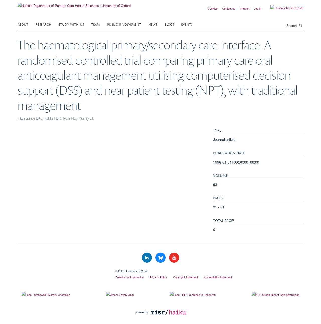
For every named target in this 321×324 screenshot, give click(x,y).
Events (187, 24)
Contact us (228, 8)
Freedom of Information (129, 277)
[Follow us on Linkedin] (147, 257)
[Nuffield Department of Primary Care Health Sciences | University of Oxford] (74, 3)
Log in (257, 8)
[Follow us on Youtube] (174, 257)
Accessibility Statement (218, 277)
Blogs (169, 24)
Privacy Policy (158, 277)
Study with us (71, 24)
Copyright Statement (185, 277)
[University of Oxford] (283, 8)
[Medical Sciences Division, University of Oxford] (63, 269)
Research (43, 24)
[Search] (300, 25)
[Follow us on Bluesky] (161, 257)
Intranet (244, 8)
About (23, 24)
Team (95, 24)
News (152, 24)
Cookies (213, 8)
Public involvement (124, 24)
